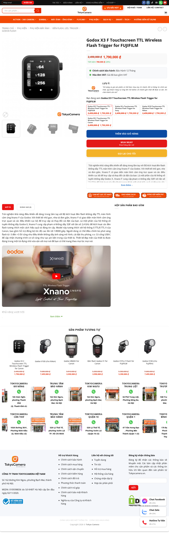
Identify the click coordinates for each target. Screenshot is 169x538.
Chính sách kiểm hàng (72, 473)
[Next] (77, 78)
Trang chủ (8, 28)
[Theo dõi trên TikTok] (152, 3)
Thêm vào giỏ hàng (127, 133)
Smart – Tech (122, 19)
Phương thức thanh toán (73, 483)
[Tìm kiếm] (38, 10)
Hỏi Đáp (110, 2)
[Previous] (6, 78)
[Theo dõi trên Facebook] (144, 3)
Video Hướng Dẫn (94, 2)
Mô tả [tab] (8, 207)
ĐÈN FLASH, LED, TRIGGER (65, 28)
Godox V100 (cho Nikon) (45, 361)
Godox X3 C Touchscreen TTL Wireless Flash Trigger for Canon (19, 365)
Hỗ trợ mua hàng (102, 469)
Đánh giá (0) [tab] (25, 207)
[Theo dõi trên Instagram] (148, 3)
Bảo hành (67, 2)
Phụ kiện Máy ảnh (39, 28)
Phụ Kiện (22, 28)
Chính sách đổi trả (70, 478)
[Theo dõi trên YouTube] (165, 3)
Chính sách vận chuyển (72, 469)
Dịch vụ (107, 19)
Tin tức (55, 2)
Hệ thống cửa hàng (103, 473)
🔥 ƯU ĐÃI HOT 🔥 (113, 7)
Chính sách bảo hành (71, 459)
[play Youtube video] (56, 276)
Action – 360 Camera (23, 19)
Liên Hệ (78, 2)
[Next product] (160, 29)
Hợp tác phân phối (103, 483)
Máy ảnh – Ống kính (61, 19)
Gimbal (42, 19)
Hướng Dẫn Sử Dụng (145, 19)
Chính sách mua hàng (72, 464)
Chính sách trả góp (70, 487)
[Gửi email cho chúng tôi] (156, 3)
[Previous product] (165, 29)
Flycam (81, 19)
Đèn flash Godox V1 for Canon (98, 362)
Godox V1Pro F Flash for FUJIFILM (123, 362)
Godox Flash (9, 30)
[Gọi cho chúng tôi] (161, 3)
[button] (165, 13)
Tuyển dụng (100, 459)
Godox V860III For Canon (71, 362)
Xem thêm (126, 185)
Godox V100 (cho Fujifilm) (149, 362)
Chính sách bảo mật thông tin (74, 520)
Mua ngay (127, 142)
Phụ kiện (93, 19)
